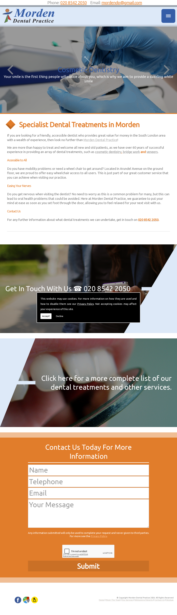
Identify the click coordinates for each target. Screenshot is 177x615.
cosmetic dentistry (108, 152)
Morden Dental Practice (100, 140)
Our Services (127, 600)
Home (101, 600)
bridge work (131, 152)
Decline (59, 316)
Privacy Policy (85, 303)
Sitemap (170, 600)
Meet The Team (113, 600)
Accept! (46, 316)
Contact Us (160, 600)
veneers (152, 152)
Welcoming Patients (144, 600)
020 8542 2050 (73, 2)
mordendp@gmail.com (121, 2)
